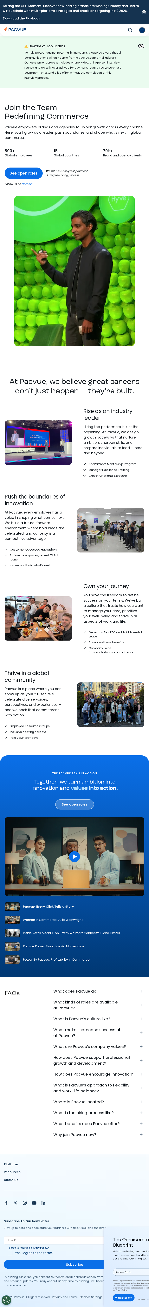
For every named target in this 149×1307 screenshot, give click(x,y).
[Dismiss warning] (141, 46)
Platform (11, 1164)
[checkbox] (74, 1253)
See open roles (24, 173)
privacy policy (39, 1247)
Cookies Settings (91, 1297)
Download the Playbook (21, 18)
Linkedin (27, 184)
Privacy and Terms (65, 1297)
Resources (12, 1172)
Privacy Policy (121, 1290)
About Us (11, 1180)
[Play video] (74, 856)
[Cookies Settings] (6, 1300)
